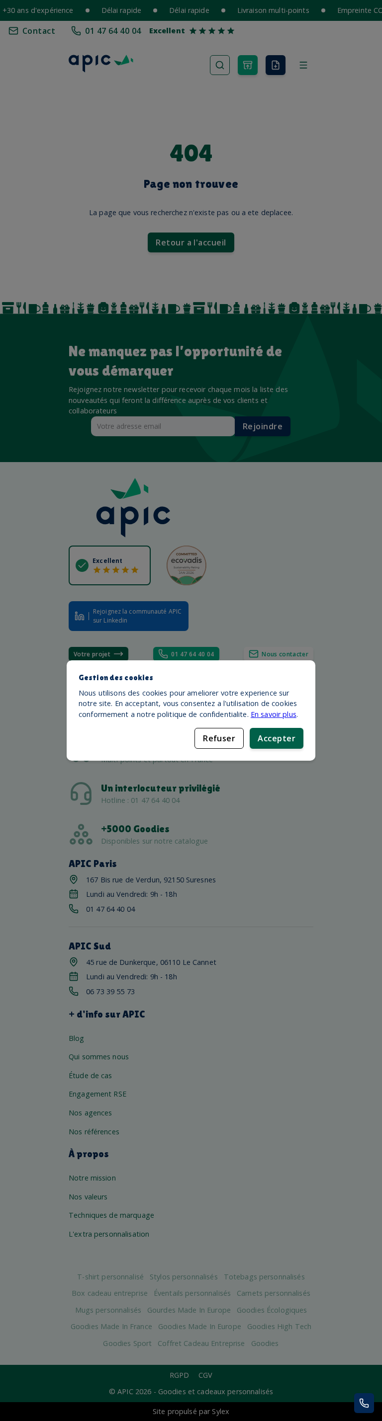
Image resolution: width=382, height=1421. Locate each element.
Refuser (219, 738)
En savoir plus (273, 714)
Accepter (276, 738)
